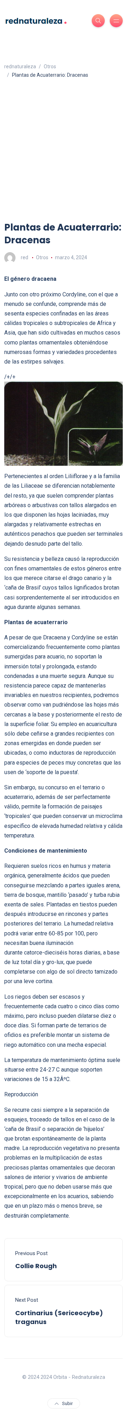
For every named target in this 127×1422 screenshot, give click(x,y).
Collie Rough (36, 1265)
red (24, 257)
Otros (42, 257)
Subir (67, 1403)
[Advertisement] (63, 153)
